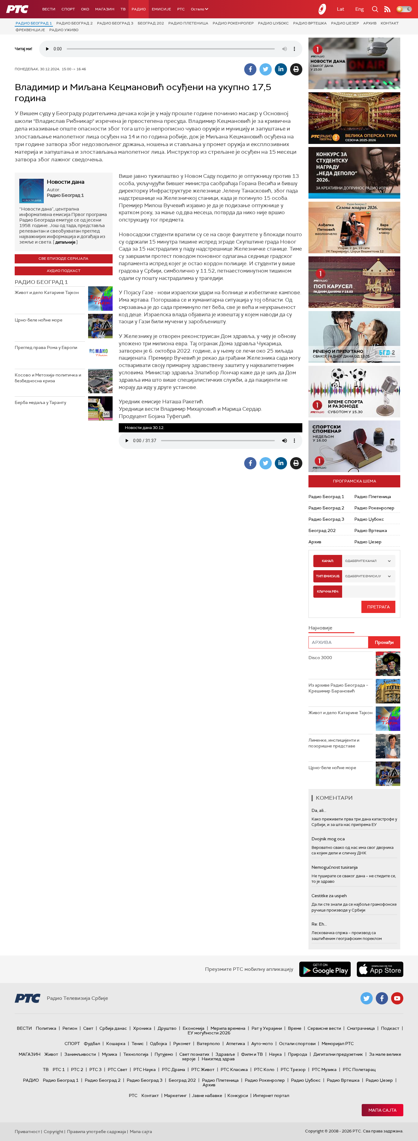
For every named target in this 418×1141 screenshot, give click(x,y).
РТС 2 (77, 1069)
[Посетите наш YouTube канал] (397, 998)
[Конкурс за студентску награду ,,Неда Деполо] (354, 173)
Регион (69, 1028)
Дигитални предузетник (338, 1054)
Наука (275, 1054)
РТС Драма (173, 1069)
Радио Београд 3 (115, 23)
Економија (193, 1028)
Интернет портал (271, 1095)
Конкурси (237, 1095)
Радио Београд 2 (74, 23)
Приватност (27, 1131)
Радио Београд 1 (34, 23)
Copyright (53, 1131)
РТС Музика (324, 1069)
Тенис (138, 1043)
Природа (297, 1054)
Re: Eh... (319, 924)
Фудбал (92, 1043)
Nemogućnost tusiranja (335, 867)
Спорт (68, 9)
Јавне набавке (207, 1095)
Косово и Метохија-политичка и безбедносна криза (48, 378)
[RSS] (387, 9)
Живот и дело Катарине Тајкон (47, 292)
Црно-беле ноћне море (38, 320)
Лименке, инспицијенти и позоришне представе (333, 743)
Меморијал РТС (338, 1043)
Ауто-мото (262, 1043)
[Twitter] (265, 69)
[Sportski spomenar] (354, 446)
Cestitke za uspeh (329, 895)
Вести (48, 9)
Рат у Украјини (267, 1028)
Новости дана (65, 181)
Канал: (328, 561)
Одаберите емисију (363, 576)
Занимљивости (80, 1054)
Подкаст (390, 1028)
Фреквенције (30, 30)
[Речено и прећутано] (354, 337)
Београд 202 (151, 23)
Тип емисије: (328, 576)
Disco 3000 (320, 657)
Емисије (161, 9)
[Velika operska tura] (354, 118)
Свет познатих (194, 1054)
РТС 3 (95, 1069)
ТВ (123, 9)
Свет (88, 1028)
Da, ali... (319, 810)
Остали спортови (297, 1043)
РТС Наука (144, 1069)
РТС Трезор (293, 1069)
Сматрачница (361, 1028)
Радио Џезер (345, 23)
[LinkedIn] (281, 69)
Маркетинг (175, 1095)
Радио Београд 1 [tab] (41, 282)
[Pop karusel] (354, 282)
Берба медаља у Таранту (40, 402)
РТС (181, 9)
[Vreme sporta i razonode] (354, 391)
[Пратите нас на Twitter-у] (366, 998)
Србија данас (113, 1028)
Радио (139, 9)
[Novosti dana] (354, 63)
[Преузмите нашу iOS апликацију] (380, 969)
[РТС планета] (322, 9)
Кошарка (115, 1043)
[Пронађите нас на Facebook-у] (382, 998)
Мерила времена (228, 1028)
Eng (359, 9)
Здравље (225, 1054)
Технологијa (135, 1054)
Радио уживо (63, 30)
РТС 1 (59, 1069)
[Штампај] (296, 69)
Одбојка (158, 1043)
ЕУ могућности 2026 (209, 1033)
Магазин (104, 9)
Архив (369, 23)
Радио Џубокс (273, 23)
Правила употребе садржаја (96, 1131)
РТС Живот (203, 1069)
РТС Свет (117, 1069)
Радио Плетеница (188, 23)
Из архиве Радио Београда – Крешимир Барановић (338, 688)
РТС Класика (234, 1069)
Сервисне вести (324, 1028)
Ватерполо (208, 1043)
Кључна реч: (328, 591)
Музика (109, 1054)
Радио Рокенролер (233, 23)
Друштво (167, 1028)
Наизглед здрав (218, 1059)
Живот (51, 1054)
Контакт (390, 23)
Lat (340, 9)
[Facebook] (250, 69)
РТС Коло (264, 1069)
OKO (85, 9)
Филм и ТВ (252, 1054)
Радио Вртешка (310, 23)
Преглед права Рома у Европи (46, 347)
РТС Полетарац (359, 1069)
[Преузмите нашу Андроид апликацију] (325, 969)
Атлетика (235, 1043)
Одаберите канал (360, 561)
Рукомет (182, 1043)
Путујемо (164, 1054)
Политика (46, 1028)
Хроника (142, 1028)
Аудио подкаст (63, 270)
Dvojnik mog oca (328, 839)
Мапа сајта (382, 1110)
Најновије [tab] (320, 628)
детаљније (65, 242)
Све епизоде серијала (63, 258)
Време (294, 1028)
